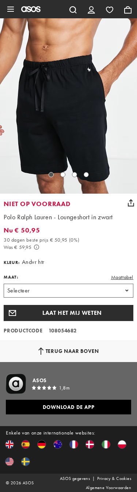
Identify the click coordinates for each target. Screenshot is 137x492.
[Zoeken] (73, 9)
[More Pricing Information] (36, 247)
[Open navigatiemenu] (10, 9)
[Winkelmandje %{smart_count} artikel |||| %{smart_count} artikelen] (128, 9)
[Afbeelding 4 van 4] (86, 174)
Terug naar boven (72, 351)
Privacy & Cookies (114, 478)
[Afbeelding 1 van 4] (51, 174)
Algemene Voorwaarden (108, 487)
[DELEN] (131, 203)
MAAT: (11, 277)
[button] (68, 313)
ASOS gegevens (75, 478)
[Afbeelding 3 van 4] (74, 174)
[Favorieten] (109, 9)
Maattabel (122, 277)
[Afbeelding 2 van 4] (63, 174)
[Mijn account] (91, 9)
